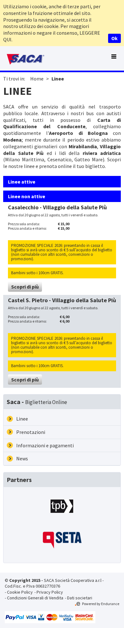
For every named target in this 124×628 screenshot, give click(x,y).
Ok (114, 38)
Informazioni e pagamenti (45, 445)
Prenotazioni (30, 432)
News (22, 458)
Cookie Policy (20, 592)
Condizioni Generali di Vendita (35, 598)
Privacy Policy (50, 592)
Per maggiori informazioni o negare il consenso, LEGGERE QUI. (51, 33)
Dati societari (79, 598)
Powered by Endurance (100, 603)
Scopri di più (25, 286)
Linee (58, 78)
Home (37, 78)
